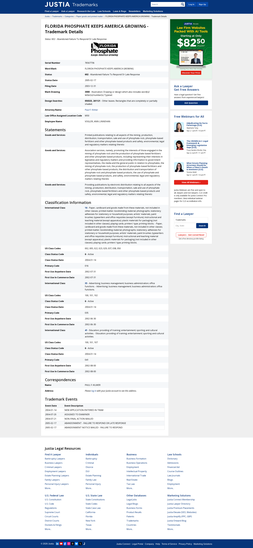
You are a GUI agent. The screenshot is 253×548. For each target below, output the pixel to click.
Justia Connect (123, 544)
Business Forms (134, 508)
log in (93, 390)
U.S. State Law (94, 495)
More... (48, 488)
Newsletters (134, 11)
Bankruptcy (91, 458)
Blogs (170, 479)
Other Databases (136, 495)
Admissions (173, 462)
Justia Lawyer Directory (178, 503)
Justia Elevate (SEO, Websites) (181, 512)
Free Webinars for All (189, 116)
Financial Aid (173, 467)
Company (149, 544)
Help (157, 544)
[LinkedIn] (57, 543)
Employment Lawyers (55, 471)
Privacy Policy (185, 544)
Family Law (91, 479)
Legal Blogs (132, 503)
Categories (69, 16)
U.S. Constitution (53, 499)
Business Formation (136, 458)
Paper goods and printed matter (89, 16)
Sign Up (202, 4)
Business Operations (136, 462)
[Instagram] (68, 543)
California (90, 512)
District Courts (52, 520)
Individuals (92, 454)
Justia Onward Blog (176, 520)
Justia (47, 16)
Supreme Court (52, 512)
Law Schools (104, 11)
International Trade (136, 475)
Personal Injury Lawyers (57, 484)
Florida (89, 516)
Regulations (51, 508)
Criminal (90, 462)
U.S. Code (49, 503)
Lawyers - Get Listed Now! (191, 234)
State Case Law (93, 508)
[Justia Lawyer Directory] (84, 543)
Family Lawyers (52, 479)
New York (90, 520)
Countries (131, 524)
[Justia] (57, 4)
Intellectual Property (136, 471)
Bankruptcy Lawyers (55, 458)
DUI (87, 471)
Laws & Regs (119, 11)
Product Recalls (134, 512)
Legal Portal (137, 544)
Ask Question (191, 102)
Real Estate (131, 479)
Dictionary (172, 458)
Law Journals (173, 475)
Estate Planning (93, 475)
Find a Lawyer (52, 11)
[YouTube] (61, 543)
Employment (132, 467)
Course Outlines (175, 471)
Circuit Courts (51, 516)
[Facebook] (65, 543)
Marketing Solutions (153, 11)
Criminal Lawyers (53, 467)
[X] (80, 543)
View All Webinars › (191, 182)
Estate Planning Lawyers (57, 475)
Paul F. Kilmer (91, 109)
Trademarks (57, 16)
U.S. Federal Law (54, 495)
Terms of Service (169, 544)
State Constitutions (95, 499)
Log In (191, 4)
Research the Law (86, 11)
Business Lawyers (53, 462)
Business (131, 454)
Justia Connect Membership (181, 499)
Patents (130, 516)
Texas (89, 524)
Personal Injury (93, 484)
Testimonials (173, 524)
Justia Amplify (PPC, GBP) (179, 516)
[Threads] (72, 543)
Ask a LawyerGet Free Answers (186, 87)
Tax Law (130, 484)
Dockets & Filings (53, 524)
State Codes (91, 503)
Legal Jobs (131, 499)
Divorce (89, 467)
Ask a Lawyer (68, 11)
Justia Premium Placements (180, 508)
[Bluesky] (76, 543)
